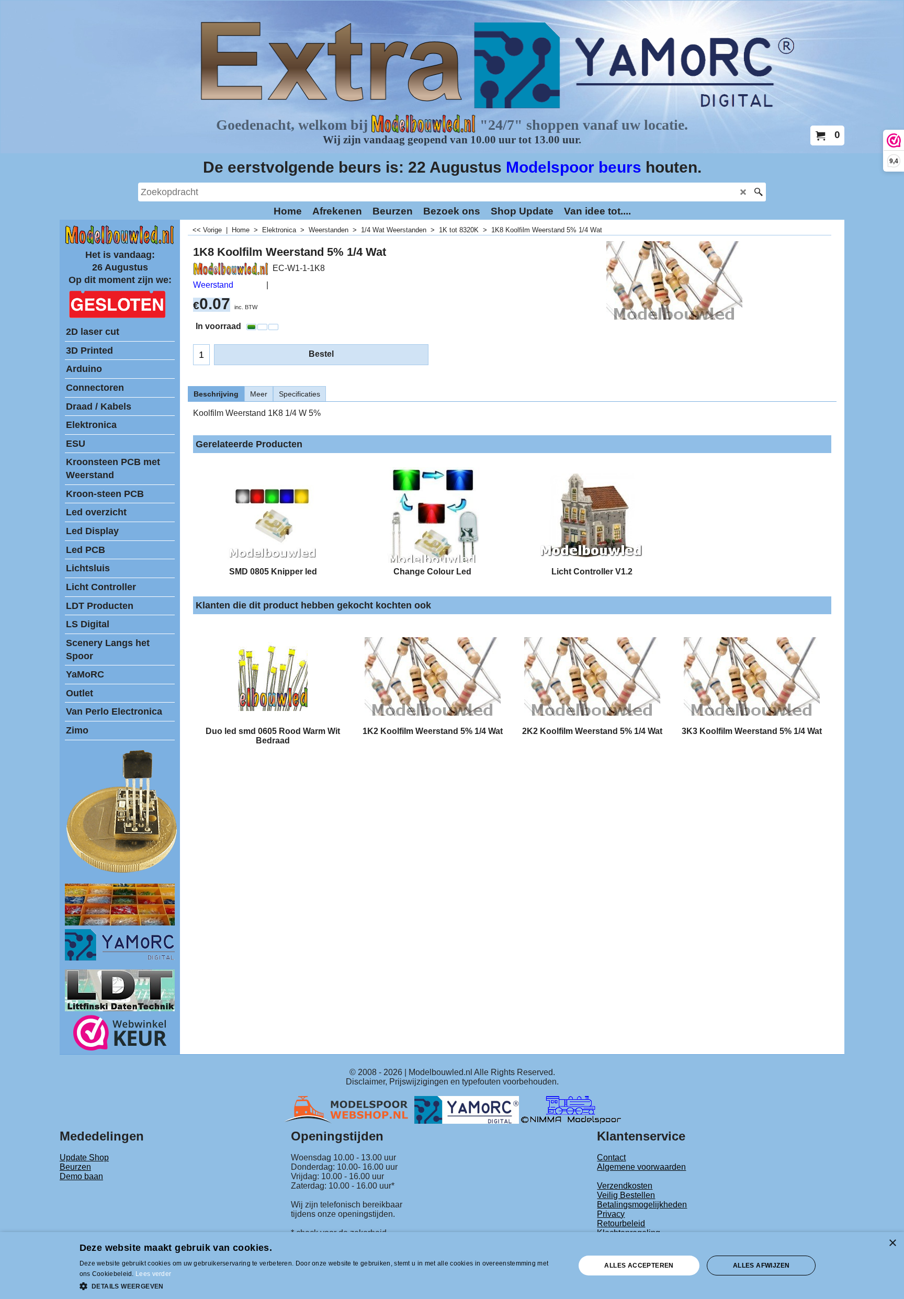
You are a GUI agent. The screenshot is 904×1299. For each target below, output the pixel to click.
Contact (611, 1157)
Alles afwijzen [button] (761, 1265)
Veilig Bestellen (626, 1195)
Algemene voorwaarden (641, 1166)
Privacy (611, 1214)
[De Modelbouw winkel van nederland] (120, 242)
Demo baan (81, 1176)
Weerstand (213, 284)
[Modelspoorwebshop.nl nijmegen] (349, 1109)
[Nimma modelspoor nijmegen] (571, 1109)
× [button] (892, 1243)
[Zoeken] (758, 192)
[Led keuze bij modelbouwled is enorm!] (120, 922)
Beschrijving (216, 394)
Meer (258, 394)
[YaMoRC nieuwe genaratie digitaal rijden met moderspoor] (120, 957)
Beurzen (75, 1166)
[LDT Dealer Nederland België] (122, 871)
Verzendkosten (624, 1185)
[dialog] (452, 1265)
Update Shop (84, 1157)
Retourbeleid (621, 1223)
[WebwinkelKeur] (120, 1034)
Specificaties (299, 394)
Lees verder (153, 1274)
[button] (320, 1285)
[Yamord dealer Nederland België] (466, 1109)
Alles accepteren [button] (638, 1265)
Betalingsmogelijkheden (642, 1204)
